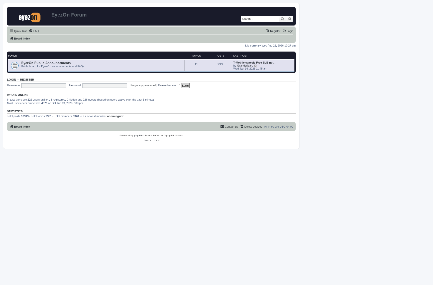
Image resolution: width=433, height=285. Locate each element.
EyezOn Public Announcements (46, 63)
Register (27, 79)
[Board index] (29, 16)
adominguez (115, 116)
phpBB (138, 135)
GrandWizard (245, 65)
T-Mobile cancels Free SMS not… (254, 62)
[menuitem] (34, 31)
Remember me (167, 85)
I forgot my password (143, 85)
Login (11, 79)
